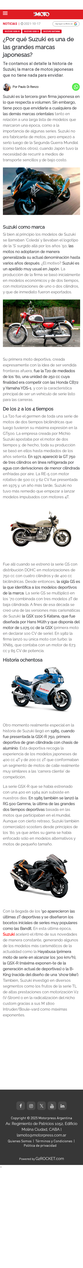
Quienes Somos (20, 1140)
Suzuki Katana (51, 31)
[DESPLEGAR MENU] (5, 13)
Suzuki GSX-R (12, 31)
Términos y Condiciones (53, 1140)
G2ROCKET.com (50, 1158)
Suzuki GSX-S (31, 31)
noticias (10, 24)
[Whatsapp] (76, 87)
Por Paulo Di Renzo (26, 87)
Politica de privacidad (40, 1145)
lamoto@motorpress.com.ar (41, 1135)
